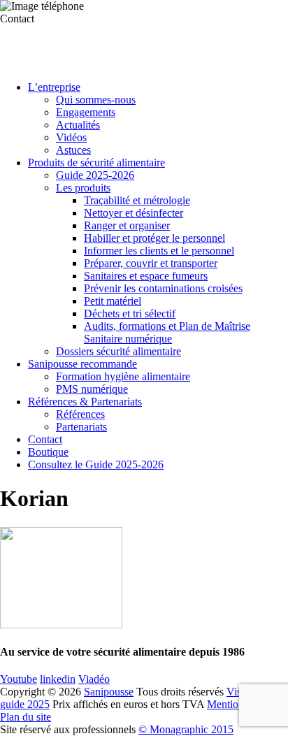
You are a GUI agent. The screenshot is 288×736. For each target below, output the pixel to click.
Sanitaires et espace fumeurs (146, 276)
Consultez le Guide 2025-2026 (96, 464)
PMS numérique (92, 389)
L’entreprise (54, 87)
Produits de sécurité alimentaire (96, 162)
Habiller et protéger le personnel (154, 238)
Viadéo (94, 679)
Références (80, 414)
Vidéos (71, 137)
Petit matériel (112, 301)
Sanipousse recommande (82, 364)
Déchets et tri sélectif (129, 313)
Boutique (48, 452)
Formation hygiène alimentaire (123, 376)
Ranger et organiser (127, 225)
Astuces (73, 150)
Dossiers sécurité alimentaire (118, 351)
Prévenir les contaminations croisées (163, 288)
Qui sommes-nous (96, 100)
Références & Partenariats (85, 401)
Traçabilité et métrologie (137, 200)
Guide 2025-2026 (95, 175)
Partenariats (81, 427)
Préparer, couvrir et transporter (150, 263)
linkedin (57, 679)
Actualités (78, 125)
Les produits (83, 188)
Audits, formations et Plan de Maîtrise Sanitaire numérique (167, 332)
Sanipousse (109, 692)
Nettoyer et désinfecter (133, 213)
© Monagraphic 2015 (185, 729)
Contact (45, 439)
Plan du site (25, 717)
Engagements (85, 112)
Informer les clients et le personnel (159, 251)
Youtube (18, 679)
